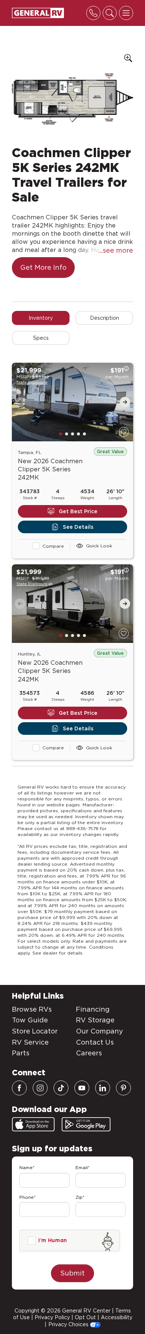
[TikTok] (61, 1088)
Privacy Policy (52, 1317)
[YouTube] (81, 1088)
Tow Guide (30, 1020)
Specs (41, 338)
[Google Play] (86, 1124)
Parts (20, 1053)
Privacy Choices (69, 1324)
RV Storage (95, 1020)
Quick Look (99, 545)
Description (104, 318)
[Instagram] (40, 1088)
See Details (78, 527)
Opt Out (85, 1317)
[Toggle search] (110, 13)
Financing (93, 1009)
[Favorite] (124, 432)
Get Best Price (78, 511)
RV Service (30, 1042)
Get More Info (43, 267)
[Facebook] (19, 1088)
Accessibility (116, 1317)
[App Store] (33, 1124)
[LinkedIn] (102, 1088)
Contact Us (95, 1042)
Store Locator (35, 1031)
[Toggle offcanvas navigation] (126, 13)
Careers (89, 1053)
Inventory (41, 318)
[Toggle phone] (93, 13)
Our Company (99, 1031)
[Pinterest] (123, 1088)
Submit (72, 1273)
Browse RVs (32, 1009)
